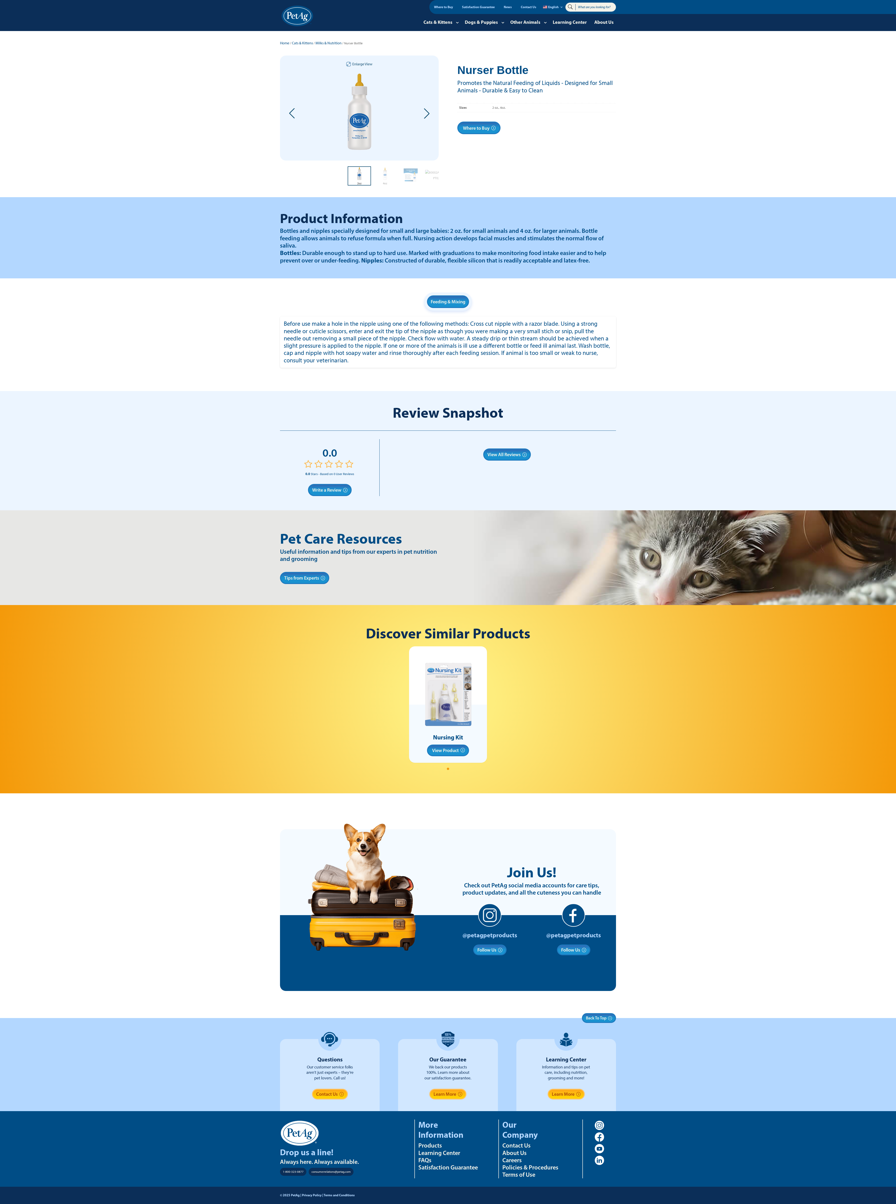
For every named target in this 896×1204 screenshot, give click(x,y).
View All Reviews (504, 454)
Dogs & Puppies (481, 22)
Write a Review (326, 490)
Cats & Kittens (438, 22)
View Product (445, 750)
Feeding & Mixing (448, 301)
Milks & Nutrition (328, 43)
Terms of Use (518, 1174)
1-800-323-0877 (293, 1171)
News (508, 7)
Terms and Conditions (339, 1195)
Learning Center (570, 22)
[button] (292, 113)
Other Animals (525, 22)
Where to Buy (443, 7)
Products (430, 1145)
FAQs (424, 1160)
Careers (512, 1160)
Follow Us (486, 950)
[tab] (448, 769)
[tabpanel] (448, 704)
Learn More (445, 1094)
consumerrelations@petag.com (331, 1171)
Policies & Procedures (530, 1167)
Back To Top (596, 1018)
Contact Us (528, 7)
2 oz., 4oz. (499, 108)
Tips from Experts (301, 578)
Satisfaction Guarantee (478, 7)
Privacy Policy (312, 1195)
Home (284, 43)
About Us (604, 22)
